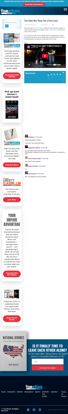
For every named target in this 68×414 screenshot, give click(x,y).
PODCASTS (11, 392)
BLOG (4, 392)
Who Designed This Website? (57, 410)
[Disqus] (45, 110)
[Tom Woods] (10, 11)
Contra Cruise (53, 30)
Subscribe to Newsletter (34, 4)
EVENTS (20, 392)
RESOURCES (29, 392)
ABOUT (37, 392)
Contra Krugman (39, 28)
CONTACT (54, 392)
